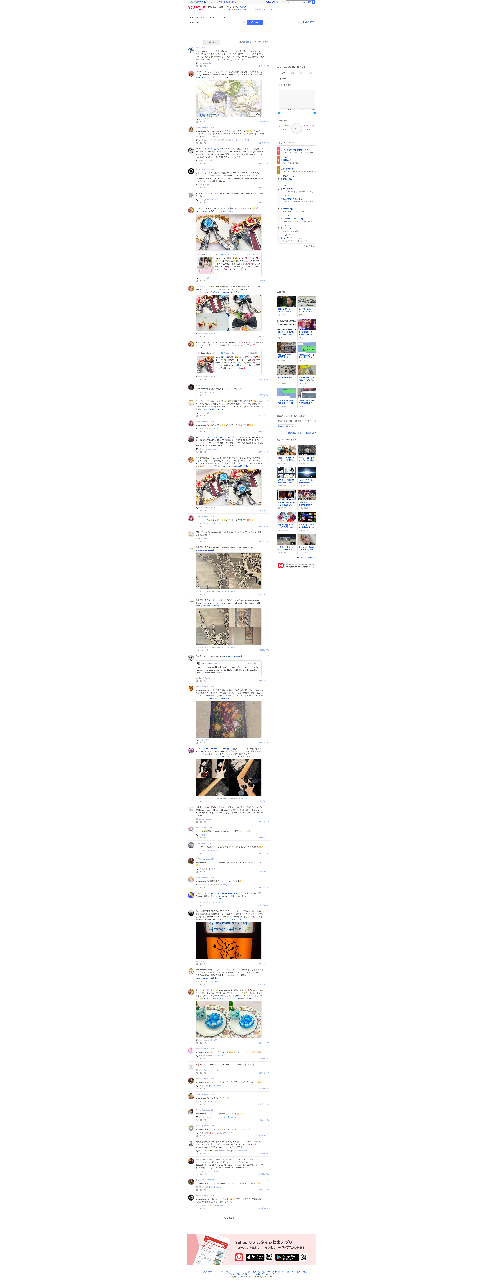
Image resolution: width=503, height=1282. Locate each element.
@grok (207, 185)
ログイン (229, 9)
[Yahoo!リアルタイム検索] (206, 6)
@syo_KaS (205, 48)
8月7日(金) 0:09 (264, 1088)
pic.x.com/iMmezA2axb (219, 698)
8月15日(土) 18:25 (264, 541)
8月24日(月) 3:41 (264, 143)
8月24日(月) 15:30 (264, 66)
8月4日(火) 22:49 (264, 1190)
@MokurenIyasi (235, 1117)
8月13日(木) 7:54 (264, 801)
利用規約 (256, 1272)
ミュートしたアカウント (307, 22)
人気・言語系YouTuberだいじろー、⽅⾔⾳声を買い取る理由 (212, 2)
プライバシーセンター (243, 1272)
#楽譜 (220, 893)
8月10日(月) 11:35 (264, 964)
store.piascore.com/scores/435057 (210, 899)
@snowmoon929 (207, 127)
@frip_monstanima (208, 169)
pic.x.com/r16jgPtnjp (239, 466)
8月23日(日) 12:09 (264, 202)
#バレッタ (208, 466)
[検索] (313, 2)
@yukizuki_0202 (207, 843)
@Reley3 (211, 161)
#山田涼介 (238, 893)
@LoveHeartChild (242, 140)
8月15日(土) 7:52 (264, 594)
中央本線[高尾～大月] (286, 426)
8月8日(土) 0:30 (264, 1058)
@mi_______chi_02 (211, 1070)
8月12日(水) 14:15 (264, 822)
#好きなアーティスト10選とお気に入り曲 (213, 437)
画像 (197, 17)
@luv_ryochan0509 (207, 819)
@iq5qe (204, 835)
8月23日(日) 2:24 (264, 281)
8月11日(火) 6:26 (264, 905)
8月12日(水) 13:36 (264, 837)
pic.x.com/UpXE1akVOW (240, 757)
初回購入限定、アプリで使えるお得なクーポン (254, 9)
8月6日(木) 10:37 (264, 1104)
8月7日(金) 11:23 (264, 1073)
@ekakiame (206, 740)
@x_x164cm (205, 538)
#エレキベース (204, 749)
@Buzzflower (213, 1171)
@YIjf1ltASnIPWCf (212, 850)
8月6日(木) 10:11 (264, 1120)
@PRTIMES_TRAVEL (209, 385)
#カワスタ (215, 292)
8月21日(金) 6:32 (264, 395)
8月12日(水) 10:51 (264, 853)
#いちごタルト (226, 998)
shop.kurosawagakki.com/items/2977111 (212, 757)
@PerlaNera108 (226, 1205)
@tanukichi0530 (211, 392)
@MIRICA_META (220, 1056)
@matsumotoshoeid (228, 591)
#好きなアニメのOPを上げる (208, 149)
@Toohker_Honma (240, 1151)
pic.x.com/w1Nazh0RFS (242, 998)
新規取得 (243, 7)
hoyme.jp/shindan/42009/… (213, 409)
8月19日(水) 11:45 (264, 452)
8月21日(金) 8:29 (264, 379)
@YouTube (223, 77)
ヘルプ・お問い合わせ (298, 1272)
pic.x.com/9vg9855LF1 (234, 919)
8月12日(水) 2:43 (264, 872)
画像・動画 (212, 42)
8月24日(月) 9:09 (264, 122)
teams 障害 (307, 2)
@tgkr (202, 961)
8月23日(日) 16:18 (264, 163)
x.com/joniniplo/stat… (235, 656)
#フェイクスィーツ (222, 466)
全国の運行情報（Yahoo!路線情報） (301, 433)
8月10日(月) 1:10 (264, 984)
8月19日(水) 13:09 (264, 431)
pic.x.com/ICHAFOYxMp (213, 606)
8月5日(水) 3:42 (264, 1174)
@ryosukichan (206, 827)
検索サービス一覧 (282, 1272)
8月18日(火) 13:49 (264, 526)
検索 (256, 22)
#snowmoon (228, 893)
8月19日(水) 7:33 (264, 510)
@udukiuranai (216, 869)
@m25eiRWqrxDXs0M (216, 902)
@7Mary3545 (228, 1133)
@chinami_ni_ (214, 119)
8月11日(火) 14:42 (264, 887)
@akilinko (208, 63)
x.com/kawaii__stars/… (225, 211)
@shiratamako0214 (211, 200)
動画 (202, 17)
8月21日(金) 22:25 (264, 336)
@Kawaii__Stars (230, 254)
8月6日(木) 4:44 (264, 1136)
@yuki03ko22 (212, 278)
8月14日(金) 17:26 (264, 681)
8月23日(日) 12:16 (264, 187)
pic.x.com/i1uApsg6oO (205, 550)
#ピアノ (214, 893)
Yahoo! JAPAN (272, 2)
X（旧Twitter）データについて (262, 1274)
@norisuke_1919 (211, 449)
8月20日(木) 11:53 (264, 416)
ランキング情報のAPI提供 (239, 1274)
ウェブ (190, 17)
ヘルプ (281, 2)
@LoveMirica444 (215, 429)
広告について (266, 1272)
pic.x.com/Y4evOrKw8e (205, 211)
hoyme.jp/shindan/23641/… (207, 978)
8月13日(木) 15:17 (264, 743)
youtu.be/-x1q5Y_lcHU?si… (207, 77)
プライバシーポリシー (224, 1272)
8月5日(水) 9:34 (264, 1153)
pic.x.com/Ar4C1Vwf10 (229, 292)
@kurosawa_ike (245, 798)
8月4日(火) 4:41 (264, 1208)
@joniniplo (214, 663)
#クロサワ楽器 (224, 749)
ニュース (221, 17)
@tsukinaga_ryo (223, 885)
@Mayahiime (207, 678)
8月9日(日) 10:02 (264, 1043)
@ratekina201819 (211, 1101)
